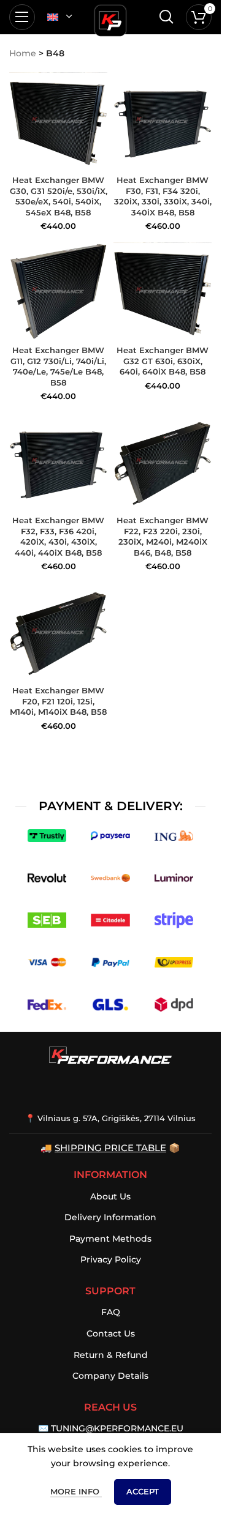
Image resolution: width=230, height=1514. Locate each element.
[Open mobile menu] (22, 17)
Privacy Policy (110, 1259)
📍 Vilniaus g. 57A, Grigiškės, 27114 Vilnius (110, 1118)
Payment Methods (110, 1238)
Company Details (110, 1375)
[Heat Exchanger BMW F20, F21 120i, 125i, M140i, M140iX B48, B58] (58, 632)
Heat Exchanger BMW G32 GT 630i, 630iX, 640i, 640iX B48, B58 (163, 361)
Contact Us (110, 1333)
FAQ (110, 1312)
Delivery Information (110, 1217)
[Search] (166, 17)
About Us (110, 1196)
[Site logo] (110, 18)
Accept (142, 1491)
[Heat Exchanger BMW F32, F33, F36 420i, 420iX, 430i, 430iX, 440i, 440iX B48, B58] (58, 462)
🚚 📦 (110, 1148)
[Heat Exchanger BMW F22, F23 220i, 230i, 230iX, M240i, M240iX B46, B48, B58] (162, 462)
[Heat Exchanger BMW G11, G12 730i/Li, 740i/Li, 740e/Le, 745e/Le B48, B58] (58, 291)
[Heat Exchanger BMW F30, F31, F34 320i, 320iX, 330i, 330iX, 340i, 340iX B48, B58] (162, 121)
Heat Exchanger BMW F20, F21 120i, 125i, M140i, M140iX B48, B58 (58, 701)
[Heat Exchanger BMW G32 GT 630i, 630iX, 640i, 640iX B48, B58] (162, 291)
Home (22, 53)
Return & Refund (111, 1354)
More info (76, 1491)
